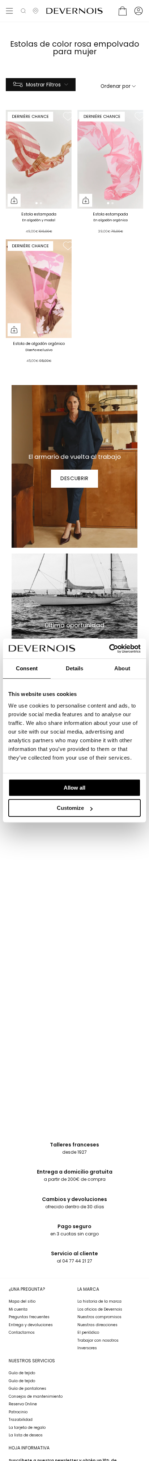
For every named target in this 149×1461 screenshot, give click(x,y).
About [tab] (122, 668)
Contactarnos (22, 1332)
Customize (70, 808)
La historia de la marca (99, 1301)
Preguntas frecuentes (29, 1317)
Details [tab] (75, 668)
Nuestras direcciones (97, 1325)
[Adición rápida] (14, 200)
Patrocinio (18, 1412)
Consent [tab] (27, 668)
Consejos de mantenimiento (36, 1396)
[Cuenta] (138, 11)
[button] (23, 11)
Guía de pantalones (27, 1388)
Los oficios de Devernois (99, 1309)
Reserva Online (23, 1404)
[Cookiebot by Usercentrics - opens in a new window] (109, 648)
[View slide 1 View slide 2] (39, 159)
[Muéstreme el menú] (9, 11)
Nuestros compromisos (99, 1317)
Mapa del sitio (22, 1301)
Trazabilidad (21, 1419)
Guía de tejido (22, 1373)
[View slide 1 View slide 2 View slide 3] (39, 288)
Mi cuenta (18, 1309)
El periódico (88, 1332)
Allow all (74, 788)
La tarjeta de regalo (27, 1427)
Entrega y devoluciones (31, 1325)
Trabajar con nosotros (98, 1340)
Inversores (87, 1348)
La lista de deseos (26, 1435)
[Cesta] (122, 11)
